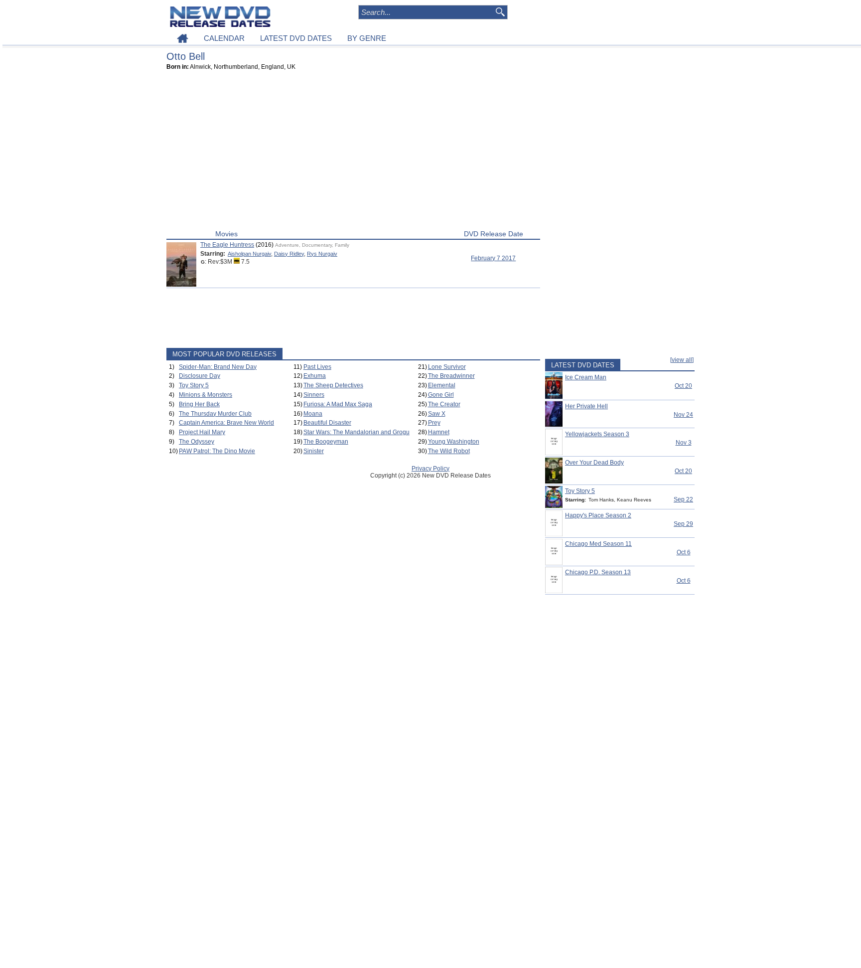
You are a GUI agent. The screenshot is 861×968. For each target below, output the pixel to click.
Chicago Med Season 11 (598, 543)
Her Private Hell (586, 406)
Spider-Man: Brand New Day (218, 366)
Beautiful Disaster (327, 422)
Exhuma (314, 375)
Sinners (313, 394)
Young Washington (453, 441)
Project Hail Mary (202, 432)
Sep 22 (683, 499)
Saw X (436, 413)
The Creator (444, 404)
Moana (312, 413)
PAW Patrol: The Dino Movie (217, 451)
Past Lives (317, 366)
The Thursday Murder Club (215, 413)
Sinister (313, 451)
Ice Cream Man (585, 377)
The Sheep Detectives (333, 385)
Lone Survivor (447, 366)
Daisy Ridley (289, 254)
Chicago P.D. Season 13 (598, 572)
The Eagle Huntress (227, 244)
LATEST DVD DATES (296, 38)
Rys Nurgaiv (322, 254)
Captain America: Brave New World (226, 422)
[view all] (682, 359)
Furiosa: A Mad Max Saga (337, 404)
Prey (434, 422)
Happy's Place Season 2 (598, 515)
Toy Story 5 (194, 385)
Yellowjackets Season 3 (597, 434)
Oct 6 (684, 552)
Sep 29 (683, 523)
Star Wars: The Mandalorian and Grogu (356, 432)
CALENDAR (224, 38)
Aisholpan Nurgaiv (249, 254)
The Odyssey (196, 441)
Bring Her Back (199, 404)
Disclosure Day (199, 375)
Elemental (441, 385)
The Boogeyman (325, 441)
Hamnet (438, 432)
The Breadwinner (451, 375)
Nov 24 (683, 414)
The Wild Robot (449, 451)
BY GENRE (366, 38)
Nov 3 (684, 442)
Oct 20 (683, 385)
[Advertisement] (353, 152)
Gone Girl (441, 394)
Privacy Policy (430, 468)
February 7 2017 (493, 258)
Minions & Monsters (205, 394)
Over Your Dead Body (594, 462)
